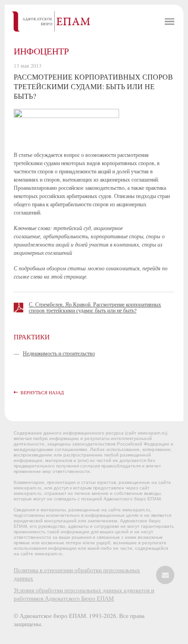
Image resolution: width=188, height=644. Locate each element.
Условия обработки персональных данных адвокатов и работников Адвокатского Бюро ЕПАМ (84, 594)
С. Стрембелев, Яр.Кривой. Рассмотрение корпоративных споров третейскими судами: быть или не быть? (95, 307)
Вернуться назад (42, 392)
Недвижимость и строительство (59, 353)
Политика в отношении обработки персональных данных (77, 574)
